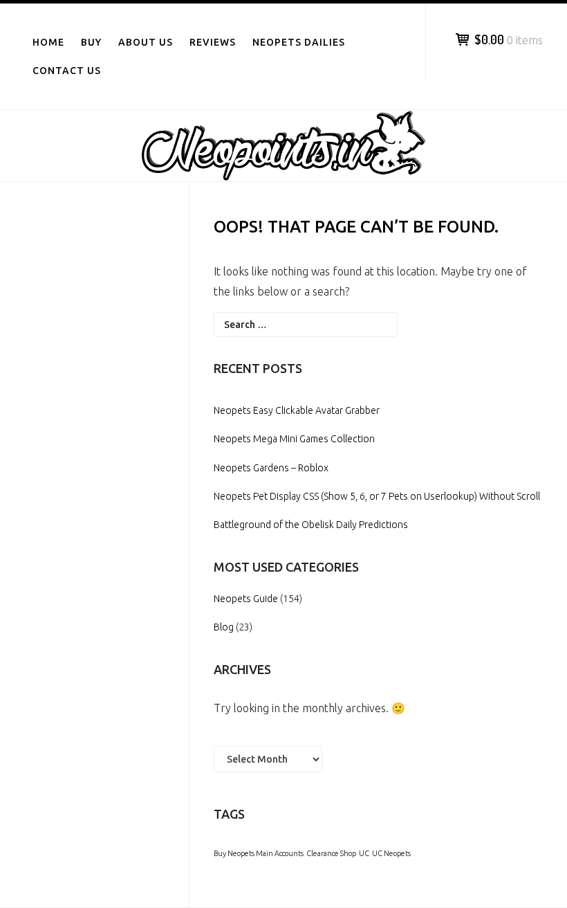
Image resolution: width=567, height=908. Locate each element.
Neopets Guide (246, 598)
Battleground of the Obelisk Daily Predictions (311, 524)
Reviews (212, 42)
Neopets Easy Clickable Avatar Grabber (297, 410)
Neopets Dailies (298, 42)
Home (48, 42)
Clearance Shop (331, 853)
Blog (224, 627)
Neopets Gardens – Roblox (271, 467)
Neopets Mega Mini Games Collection (294, 438)
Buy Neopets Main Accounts (259, 853)
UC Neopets (391, 853)
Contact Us (66, 70)
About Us (145, 42)
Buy (91, 42)
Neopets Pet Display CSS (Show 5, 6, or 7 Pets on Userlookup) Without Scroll (377, 496)
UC (364, 853)
